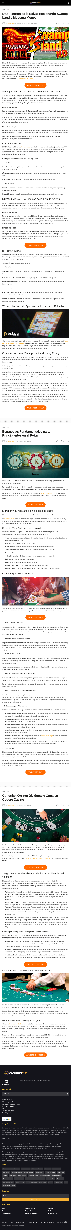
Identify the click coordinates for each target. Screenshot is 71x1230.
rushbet (50, 1182)
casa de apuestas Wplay (26, 79)
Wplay (14, 1185)
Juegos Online (29, 1211)
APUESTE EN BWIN (35, 505)
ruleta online (42, 1182)
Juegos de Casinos (47, 1222)
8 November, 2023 (22, 23)
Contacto (60, 1222)
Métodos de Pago (31, 1213)
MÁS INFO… (6, 1138)
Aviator (34, 1168)
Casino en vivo (56, 1168)
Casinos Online (21, 1222)
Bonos (4, 1211)
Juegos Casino (7, 1213)
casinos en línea (28, 1172)
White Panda (6, 1185)
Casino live (6, 1172)
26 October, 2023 (21, 441)
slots (66, 1182)
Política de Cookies (8, 1106)
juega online (13, 1175)
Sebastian (11, 23)
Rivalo (23, 1182)
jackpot (5, 1175)
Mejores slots (50, 1178)
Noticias (34, 23)
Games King (61, 1172)
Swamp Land (25, 147)
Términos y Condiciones (9, 1102)
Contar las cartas (50, 1172)
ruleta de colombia (32, 1182)
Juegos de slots (19, 1178)
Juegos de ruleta (7, 1178)
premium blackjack (8, 1182)
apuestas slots (26, 1168)
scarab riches (58, 1182)
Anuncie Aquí (6, 1084)
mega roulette (41, 1178)
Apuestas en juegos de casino (11, 1168)
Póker (17, 1182)
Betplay (40, 1168)
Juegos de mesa (56, 1175)
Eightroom (8, 1225)
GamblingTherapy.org (43, 1081)
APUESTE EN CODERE (35, 867)
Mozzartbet (60, 1178)
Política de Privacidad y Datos (11, 1104)
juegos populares (30, 1178)
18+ (3, 1108)
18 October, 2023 (21, 805)
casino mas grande (17, 1172)
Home (3, 9)
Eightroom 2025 (7, 1099)
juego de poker (22, 1175)
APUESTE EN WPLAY (35, 85)
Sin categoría (52, 1213)
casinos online (39, 1172)
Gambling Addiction (8, 1113)
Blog (8, 9)
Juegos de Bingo (33, 1175)
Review (50, 1211)
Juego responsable (8, 1110)
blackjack (47, 1168)
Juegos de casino (45, 1175)
